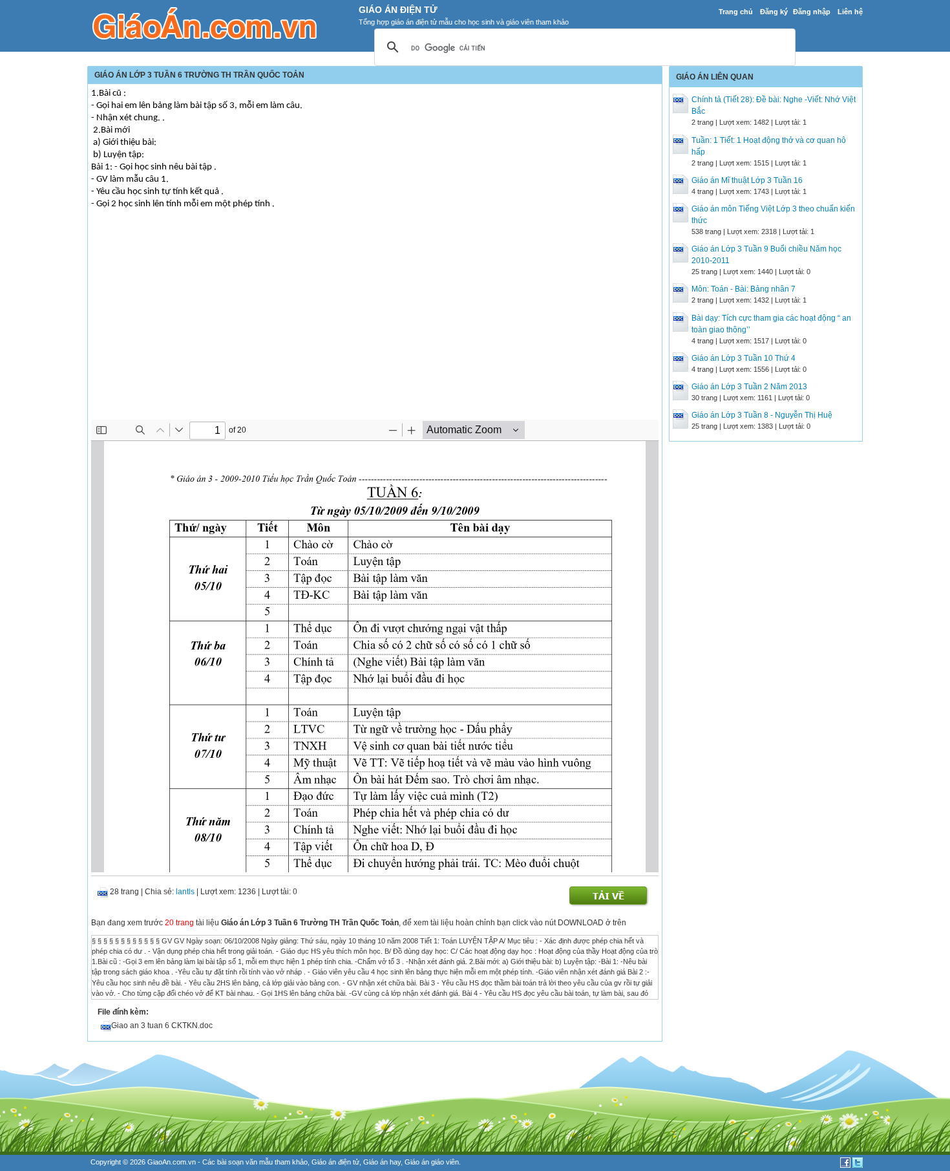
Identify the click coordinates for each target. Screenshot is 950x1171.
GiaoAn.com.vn (171, 1162)
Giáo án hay (382, 1162)
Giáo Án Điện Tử (398, 10)
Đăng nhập (811, 12)
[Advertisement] (375, 322)
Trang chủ (736, 12)
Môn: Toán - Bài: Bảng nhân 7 (743, 289)
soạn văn (242, 1162)
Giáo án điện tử (335, 1162)
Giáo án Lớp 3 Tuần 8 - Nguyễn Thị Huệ (761, 415)
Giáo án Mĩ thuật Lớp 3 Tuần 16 (747, 180)
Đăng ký (774, 12)
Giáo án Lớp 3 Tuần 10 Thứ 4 (743, 358)
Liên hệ (850, 12)
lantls (185, 891)
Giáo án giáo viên (432, 1162)
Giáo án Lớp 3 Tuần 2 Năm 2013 (749, 386)
